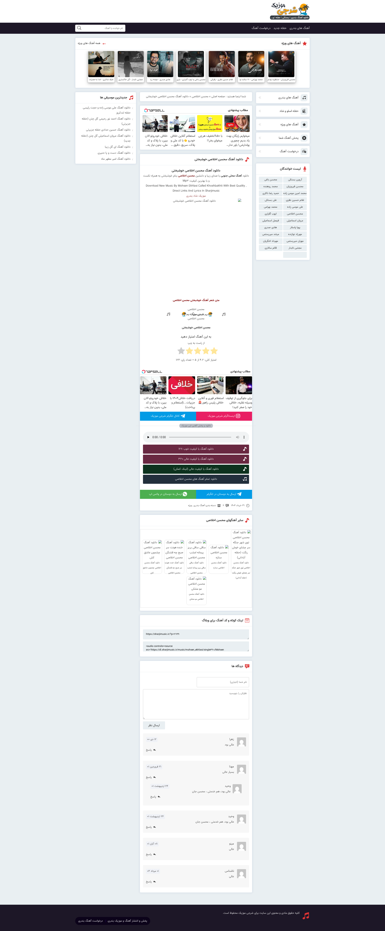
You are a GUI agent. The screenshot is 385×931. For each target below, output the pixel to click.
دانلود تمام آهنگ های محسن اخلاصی (196, 479)
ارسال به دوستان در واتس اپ (165, 494)
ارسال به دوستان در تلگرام (221, 494)
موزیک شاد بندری (196, 196)
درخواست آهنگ (261, 28)
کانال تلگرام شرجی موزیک (165, 416)
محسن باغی (270, 180)
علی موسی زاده (295, 207)
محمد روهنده (270, 187)
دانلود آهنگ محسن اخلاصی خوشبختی (219, 159)
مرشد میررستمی (270, 234)
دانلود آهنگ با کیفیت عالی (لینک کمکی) (196, 469)
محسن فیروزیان (295, 187)
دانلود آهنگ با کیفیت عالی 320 (196, 459)
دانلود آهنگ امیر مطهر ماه (116, 159)
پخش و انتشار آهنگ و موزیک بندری (127, 921)
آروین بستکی (295, 180)
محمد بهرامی (270, 207)
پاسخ (149, 750)
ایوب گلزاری (271, 214)
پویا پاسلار (295, 228)
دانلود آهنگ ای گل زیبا (118, 147)
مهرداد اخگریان (270, 241)
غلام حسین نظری (295, 200)
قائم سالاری (271, 248)
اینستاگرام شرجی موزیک (221, 416)
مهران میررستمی (295, 241)
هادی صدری (270, 228)
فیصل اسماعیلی (270, 221)
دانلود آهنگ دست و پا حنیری (114, 153)
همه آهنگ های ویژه (89, 43)
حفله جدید (280, 28)
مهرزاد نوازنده (295, 234)
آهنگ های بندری (300, 28)
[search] (79, 28)
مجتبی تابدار (295, 248)
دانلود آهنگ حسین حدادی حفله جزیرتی (108, 130)
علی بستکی (271, 200)
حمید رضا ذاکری (270, 193)
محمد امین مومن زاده (295, 193)
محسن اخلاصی (295, 214)
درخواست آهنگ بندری (90, 921)
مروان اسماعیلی (295, 221)
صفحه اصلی (218, 96)
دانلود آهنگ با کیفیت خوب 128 (196, 449)
